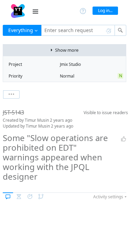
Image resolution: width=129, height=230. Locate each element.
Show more (66, 50)
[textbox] (78, 30)
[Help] (83, 10)
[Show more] (11, 94)
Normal (67, 76)
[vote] (123, 139)
